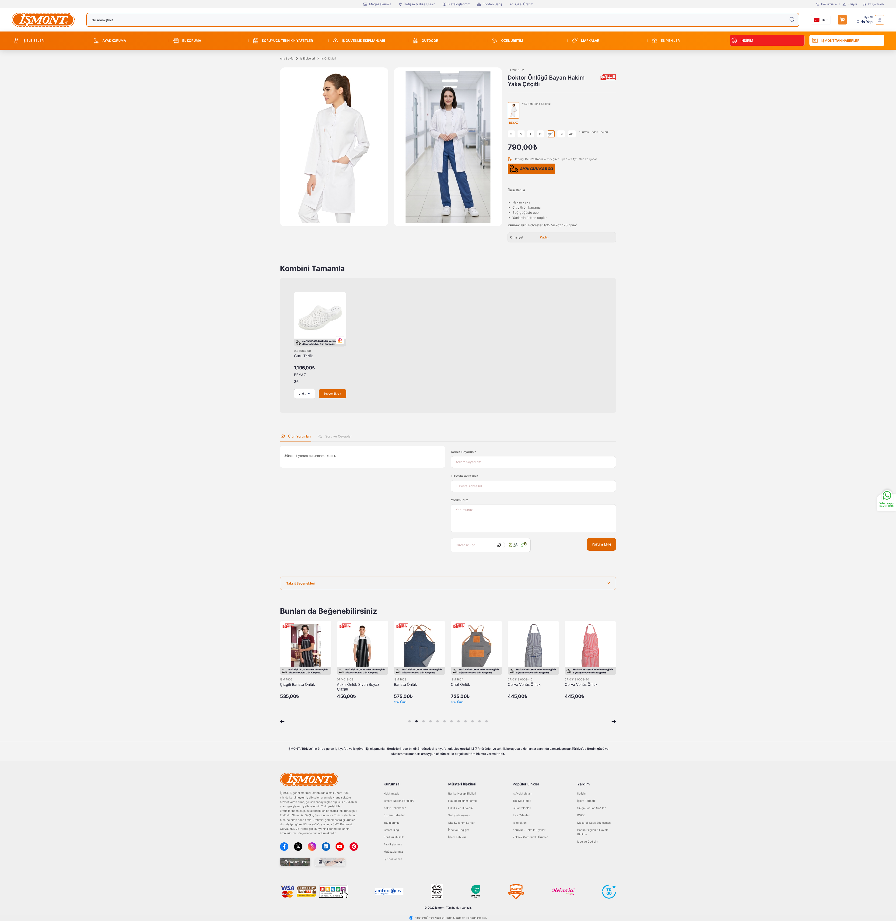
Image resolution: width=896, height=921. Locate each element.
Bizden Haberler (394, 815)
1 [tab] (409, 721)
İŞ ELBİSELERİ (34, 40)
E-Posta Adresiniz (464, 476)
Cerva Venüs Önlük (524, 684)
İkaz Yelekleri (521, 815)
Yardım (583, 784)
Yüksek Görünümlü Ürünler (530, 837)
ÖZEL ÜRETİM (512, 40)
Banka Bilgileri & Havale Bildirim (593, 832)
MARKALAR (590, 40)
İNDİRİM (747, 40)
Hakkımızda (829, 4)
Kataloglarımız (459, 4)
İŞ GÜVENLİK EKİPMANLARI (363, 40)
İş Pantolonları (522, 808)
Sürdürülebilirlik (394, 837)
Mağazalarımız (380, 4)
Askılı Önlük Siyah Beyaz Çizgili (358, 686)
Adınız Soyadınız (463, 452)
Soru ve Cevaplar (338, 436)
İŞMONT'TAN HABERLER (840, 40)
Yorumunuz (459, 500)
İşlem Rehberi (457, 837)
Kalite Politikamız (395, 808)
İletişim (581, 793)
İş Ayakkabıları (522, 793)
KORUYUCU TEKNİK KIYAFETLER (287, 40)
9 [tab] (465, 721)
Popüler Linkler (526, 784)
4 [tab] (430, 721)
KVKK (581, 815)
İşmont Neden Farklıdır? (399, 800)
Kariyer (852, 4)
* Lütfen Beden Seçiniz (593, 132)
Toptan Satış (492, 4)
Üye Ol (868, 17)
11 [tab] (479, 721)
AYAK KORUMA (114, 40)
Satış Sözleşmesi (459, 815)
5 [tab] (437, 721)
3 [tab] (423, 721)
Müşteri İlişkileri (462, 784)
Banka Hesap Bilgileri (462, 793)
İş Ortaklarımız (393, 859)
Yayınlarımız (391, 822)
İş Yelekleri (520, 822)
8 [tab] (458, 721)
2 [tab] (416, 721)
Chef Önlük (460, 684)
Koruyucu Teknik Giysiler (529, 830)
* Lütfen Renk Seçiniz (536, 103)
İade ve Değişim (458, 830)
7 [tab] (451, 721)
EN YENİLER (670, 40)
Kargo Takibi (876, 4)
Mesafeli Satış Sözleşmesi (594, 822)
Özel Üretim (524, 4)
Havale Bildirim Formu (462, 800)
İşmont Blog (391, 830)
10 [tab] (472, 721)
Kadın (544, 237)
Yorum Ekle (601, 544)
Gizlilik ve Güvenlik (460, 808)
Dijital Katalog (332, 862)
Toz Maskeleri (522, 800)
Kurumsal (392, 784)
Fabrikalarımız (393, 844)
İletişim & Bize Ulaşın (419, 4)
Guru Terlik (303, 356)
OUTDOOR (430, 40)
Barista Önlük (405, 684)
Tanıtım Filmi (297, 862)
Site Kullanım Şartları (461, 822)
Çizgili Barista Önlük (297, 684)
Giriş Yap (865, 22)
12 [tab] (486, 721)
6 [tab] (444, 721)
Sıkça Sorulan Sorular (591, 808)
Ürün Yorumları (299, 436)
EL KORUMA (191, 40)
